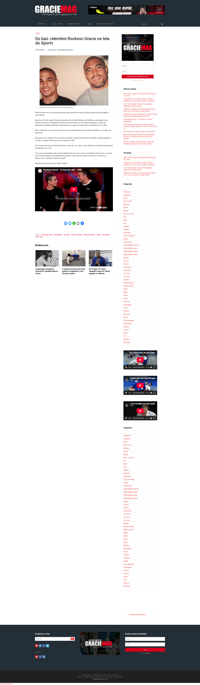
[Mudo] (151, 367)
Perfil (125, 308)
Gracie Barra (127, 242)
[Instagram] (40, 645)
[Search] (162, 24)
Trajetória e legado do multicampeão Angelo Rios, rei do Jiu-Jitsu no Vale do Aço (139, 110)
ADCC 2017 (127, 201)
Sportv (99, 235)
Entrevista (127, 233)
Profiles (126, 311)
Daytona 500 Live (6, 684)
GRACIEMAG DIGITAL (105, 24)
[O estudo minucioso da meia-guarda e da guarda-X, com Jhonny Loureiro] (74, 258)
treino (125, 333)
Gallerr (125, 239)
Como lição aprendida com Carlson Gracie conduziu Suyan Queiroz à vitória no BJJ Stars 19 (140, 126)
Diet (124, 223)
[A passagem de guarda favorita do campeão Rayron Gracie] (47, 258)
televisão (106, 235)
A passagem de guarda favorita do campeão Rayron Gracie (47, 271)
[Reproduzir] (126, 367)
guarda (125, 258)
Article (125, 208)
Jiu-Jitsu (67, 235)
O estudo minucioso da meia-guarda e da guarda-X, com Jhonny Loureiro (73, 271)
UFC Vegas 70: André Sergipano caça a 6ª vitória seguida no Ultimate (99, 271)
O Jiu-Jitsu (57, 24)
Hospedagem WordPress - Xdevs (100, 679)
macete (126, 280)
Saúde (125, 317)
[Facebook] (43, 645)
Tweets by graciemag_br (137, 614)
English (126, 226)
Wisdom (126, 339)
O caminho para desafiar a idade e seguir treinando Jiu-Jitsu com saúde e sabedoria (139, 100)
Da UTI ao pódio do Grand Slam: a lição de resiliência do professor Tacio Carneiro (138, 143)
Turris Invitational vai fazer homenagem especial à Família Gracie (137, 105)
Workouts (126, 342)
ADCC (125, 198)
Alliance (126, 204)
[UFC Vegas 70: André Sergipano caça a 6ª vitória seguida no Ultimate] (100, 258)
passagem (127, 305)
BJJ (124, 217)
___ (124, 189)
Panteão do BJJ (75, 24)
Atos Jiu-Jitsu (128, 214)
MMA (125, 289)
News (37, 33)
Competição (57, 235)
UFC (124, 336)
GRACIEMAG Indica (130, 248)
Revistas (126, 314)
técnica (126, 330)
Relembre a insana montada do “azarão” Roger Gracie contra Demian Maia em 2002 (140, 115)
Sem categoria (128, 320)
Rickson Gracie (76, 235)
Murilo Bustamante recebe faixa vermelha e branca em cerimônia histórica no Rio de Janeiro (139, 137)
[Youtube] (36, 645)
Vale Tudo (39, 237)
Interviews (127, 267)
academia (126, 195)
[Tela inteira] (154, 367)
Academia (127, 192)
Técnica (126, 327)
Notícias (42, 24)
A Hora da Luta (46, 235)
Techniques (127, 324)
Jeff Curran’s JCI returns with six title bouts (139, 132)
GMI (89, 24)
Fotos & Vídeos (129, 236)
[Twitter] (47, 645)
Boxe (125, 220)
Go (72, 639)
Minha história (128, 283)
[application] (140, 359)
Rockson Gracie (89, 235)
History (126, 261)
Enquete (126, 229)
